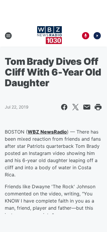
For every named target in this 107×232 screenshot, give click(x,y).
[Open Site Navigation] (8, 35)
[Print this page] (98, 107)
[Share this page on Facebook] (64, 107)
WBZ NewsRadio (47, 132)
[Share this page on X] (75, 107)
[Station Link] (49, 35)
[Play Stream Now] (97, 35)
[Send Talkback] (85, 35)
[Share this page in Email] (87, 107)
